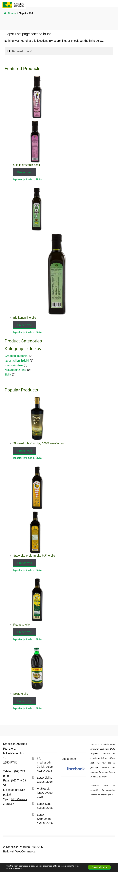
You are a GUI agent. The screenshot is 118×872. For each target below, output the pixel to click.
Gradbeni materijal (16, 355)
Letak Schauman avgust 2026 (45, 818)
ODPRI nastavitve (14, 868)
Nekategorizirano (15, 369)
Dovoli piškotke (99, 867)
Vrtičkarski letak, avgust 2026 (45, 792)
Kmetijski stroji (14, 365)
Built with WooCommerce (19, 851)
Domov (12, 13)
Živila (39, 179)
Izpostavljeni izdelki (23, 179)
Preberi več (24, 172)
